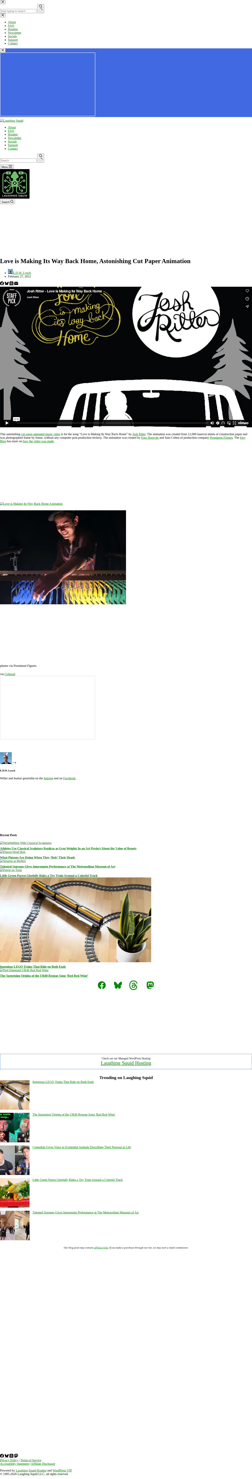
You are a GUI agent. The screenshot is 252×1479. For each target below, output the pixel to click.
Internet (48, 778)
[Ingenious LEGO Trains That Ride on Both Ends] (75, 961)
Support (13, 145)
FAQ (11, 131)
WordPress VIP (62, 1470)
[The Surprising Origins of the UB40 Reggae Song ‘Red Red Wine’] (24, 970)
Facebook (69, 778)
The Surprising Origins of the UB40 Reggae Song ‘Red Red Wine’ (44, 975)
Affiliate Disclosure (43, 1463)
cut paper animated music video (40, 434)
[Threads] (11, 284)
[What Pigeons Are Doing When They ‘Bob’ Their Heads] (12, 852)
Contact (13, 148)
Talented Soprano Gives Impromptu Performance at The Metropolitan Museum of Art (57, 866)
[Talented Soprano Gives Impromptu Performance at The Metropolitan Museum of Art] (13, 861)
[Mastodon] (16, 1456)
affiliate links (101, 1247)
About (12, 127)
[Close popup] (3, 50)
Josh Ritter (138, 434)
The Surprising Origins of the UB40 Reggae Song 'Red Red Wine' (73, 1114)
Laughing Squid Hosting (126, 1063)
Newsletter (14, 138)
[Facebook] (2, 284)
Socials (12, 141)
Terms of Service (30, 1460)
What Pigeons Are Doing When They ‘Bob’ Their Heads (37, 857)
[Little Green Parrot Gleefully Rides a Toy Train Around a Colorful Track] (11, 870)
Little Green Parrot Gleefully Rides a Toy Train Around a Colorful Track (49, 875)
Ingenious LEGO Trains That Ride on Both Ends (33, 966)
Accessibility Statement (14, 1463)
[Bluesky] (7, 284)
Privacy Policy (9, 1460)
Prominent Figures (221, 437)
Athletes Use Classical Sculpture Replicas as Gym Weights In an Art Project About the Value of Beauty (68, 848)
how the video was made (38, 441)
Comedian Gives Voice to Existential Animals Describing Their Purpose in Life (81, 1147)
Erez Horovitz (150, 437)
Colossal (10, 674)
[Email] (16, 284)
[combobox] (18, 160)
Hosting (13, 134)
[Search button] (40, 158)
